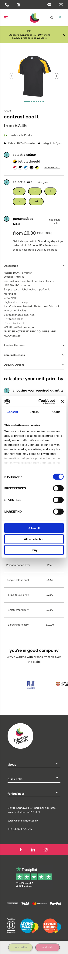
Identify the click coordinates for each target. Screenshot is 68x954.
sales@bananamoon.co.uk (23, 820)
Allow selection (34, 539)
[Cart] (60, 18)
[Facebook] (20, 849)
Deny (34, 550)
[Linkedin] (33, 849)
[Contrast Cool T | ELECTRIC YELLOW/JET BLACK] (37, 168)
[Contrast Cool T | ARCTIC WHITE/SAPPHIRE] (26, 168)
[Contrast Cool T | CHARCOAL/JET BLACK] (31, 168)
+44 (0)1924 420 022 (20, 829)
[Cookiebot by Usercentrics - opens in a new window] (40, 401)
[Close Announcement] (64, 35)
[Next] (56, 76)
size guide (43, 182)
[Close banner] (62, 401)
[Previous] (11, 76)
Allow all (34, 528)
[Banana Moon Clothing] (34, 17)
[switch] (58, 488)
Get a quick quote (55, 221)
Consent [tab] (12, 411)
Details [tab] (34, 411)
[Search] (52, 18)
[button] (49, 4)
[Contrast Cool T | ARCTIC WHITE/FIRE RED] (15, 168)
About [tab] (56, 411)
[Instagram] (45, 849)
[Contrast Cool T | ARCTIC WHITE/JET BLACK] (20, 168)
